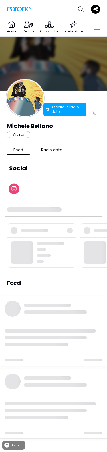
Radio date (51, 150)
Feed (18, 150)
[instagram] (14, 189)
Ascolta (17, 445)
